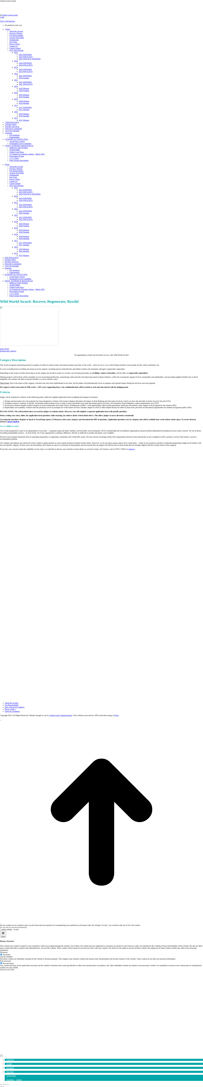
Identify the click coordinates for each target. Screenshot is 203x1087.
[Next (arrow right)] (3, 1086)
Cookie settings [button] (6, 929)
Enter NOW (4, 349)
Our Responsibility (12, 705)
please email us (13, 422)
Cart (2, 17)
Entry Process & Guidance (14, 707)
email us (132, 449)
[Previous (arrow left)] (1, 1086)
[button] (9, 1060)
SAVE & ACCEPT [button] (7, 970)
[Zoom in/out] (8, 1084)
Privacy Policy (10, 709)
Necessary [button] (4, 952)
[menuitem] (9, 1080)
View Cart (4, 21)
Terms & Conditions (12, 711)
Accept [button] (15, 929)
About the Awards (11, 703)
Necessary (6, 955)
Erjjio (116, 715)
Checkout (11, 21)
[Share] (3, 1084)
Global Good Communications (60, 715)
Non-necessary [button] (5, 961)
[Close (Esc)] (1, 1084)
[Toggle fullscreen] (6, 1084)
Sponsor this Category (8, 351)
